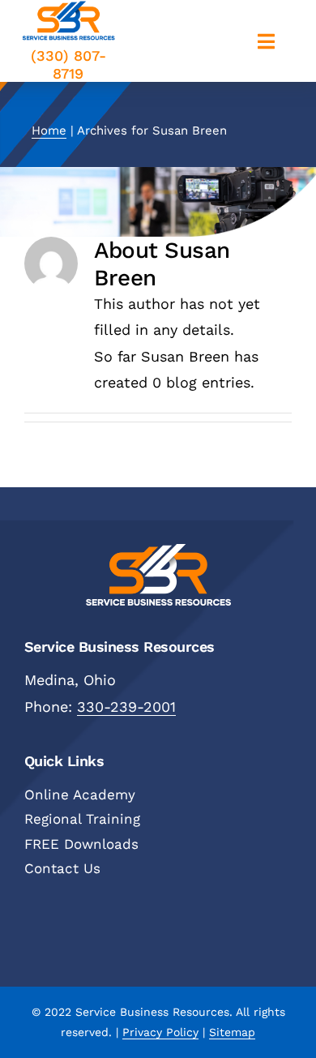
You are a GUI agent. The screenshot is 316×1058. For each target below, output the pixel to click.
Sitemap (232, 1032)
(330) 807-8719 (68, 64)
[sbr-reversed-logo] (158, 550)
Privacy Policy (160, 1032)
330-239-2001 (126, 706)
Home (49, 130)
